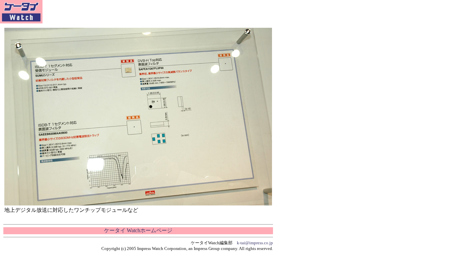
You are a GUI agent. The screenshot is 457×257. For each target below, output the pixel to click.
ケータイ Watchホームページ (138, 230)
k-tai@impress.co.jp (255, 242)
